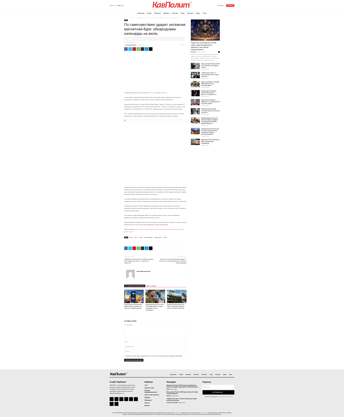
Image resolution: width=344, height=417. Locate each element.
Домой (126, 17)
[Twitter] (130, 49)
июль (135, 237)
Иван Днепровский (131, 45)
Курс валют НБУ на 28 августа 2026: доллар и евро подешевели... (210, 141)
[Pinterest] (134, 49)
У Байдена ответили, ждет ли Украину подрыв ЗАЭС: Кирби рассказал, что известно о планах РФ (138, 261)
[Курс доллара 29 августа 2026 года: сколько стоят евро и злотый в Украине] (195, 66)
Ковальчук (193, 52)
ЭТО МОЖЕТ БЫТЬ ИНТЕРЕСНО (134, 286)
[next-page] (128, 313)
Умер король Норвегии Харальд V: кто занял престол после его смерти (210, 101)
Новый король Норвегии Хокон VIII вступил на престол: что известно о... (209, 92)
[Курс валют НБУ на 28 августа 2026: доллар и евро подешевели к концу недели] (195, 142)
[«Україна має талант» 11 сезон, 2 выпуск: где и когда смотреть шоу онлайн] (195, 75)
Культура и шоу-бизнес (172, 402)
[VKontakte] (112, 404)
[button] (120, 5)
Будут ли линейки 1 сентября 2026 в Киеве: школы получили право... (210, 83)
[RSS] (126, 399)
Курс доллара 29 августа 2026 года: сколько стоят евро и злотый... (210, 65)
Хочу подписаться (217, 392)
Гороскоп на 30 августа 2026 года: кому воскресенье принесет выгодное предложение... (203, 46)
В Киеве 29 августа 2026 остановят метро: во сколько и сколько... (210, 110)
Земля (130, 237)
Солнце (165, 237)
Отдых (168, 389)
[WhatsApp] (138, 49)
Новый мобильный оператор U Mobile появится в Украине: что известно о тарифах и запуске (133, 306)
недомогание (158, 237)
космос (141, 237)
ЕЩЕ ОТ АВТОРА (151, 286)
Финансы (168, 396)
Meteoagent (151, 92)
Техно (131, 17)
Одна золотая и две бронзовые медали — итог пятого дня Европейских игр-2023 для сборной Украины (173, 261)
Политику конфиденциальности (225, 396)
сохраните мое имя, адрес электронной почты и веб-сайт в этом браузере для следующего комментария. (154, 356)
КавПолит (164, 92)
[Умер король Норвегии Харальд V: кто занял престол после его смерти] (195, 102)
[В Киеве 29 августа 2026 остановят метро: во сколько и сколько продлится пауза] (195, 111)
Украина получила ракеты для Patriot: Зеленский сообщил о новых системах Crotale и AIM (175, 306)
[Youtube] (116, 404)
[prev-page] (125, 313)
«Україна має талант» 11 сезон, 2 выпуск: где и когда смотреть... (209, 74)
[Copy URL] (150, 49)
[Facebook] (126, 49)
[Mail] (121, 399)
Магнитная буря (149, 237)
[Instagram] (116, 399)
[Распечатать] (142, 49)
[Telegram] (146, 49)
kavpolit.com (204, 413)
